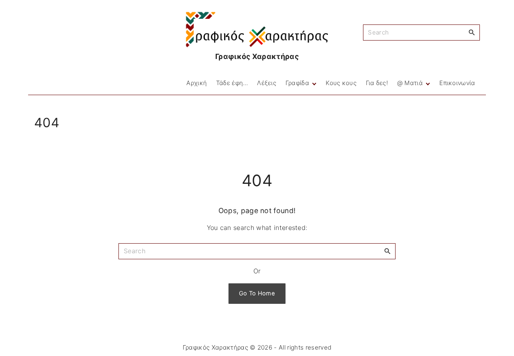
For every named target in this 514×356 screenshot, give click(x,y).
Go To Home (257, 293)
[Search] (472, 32)
